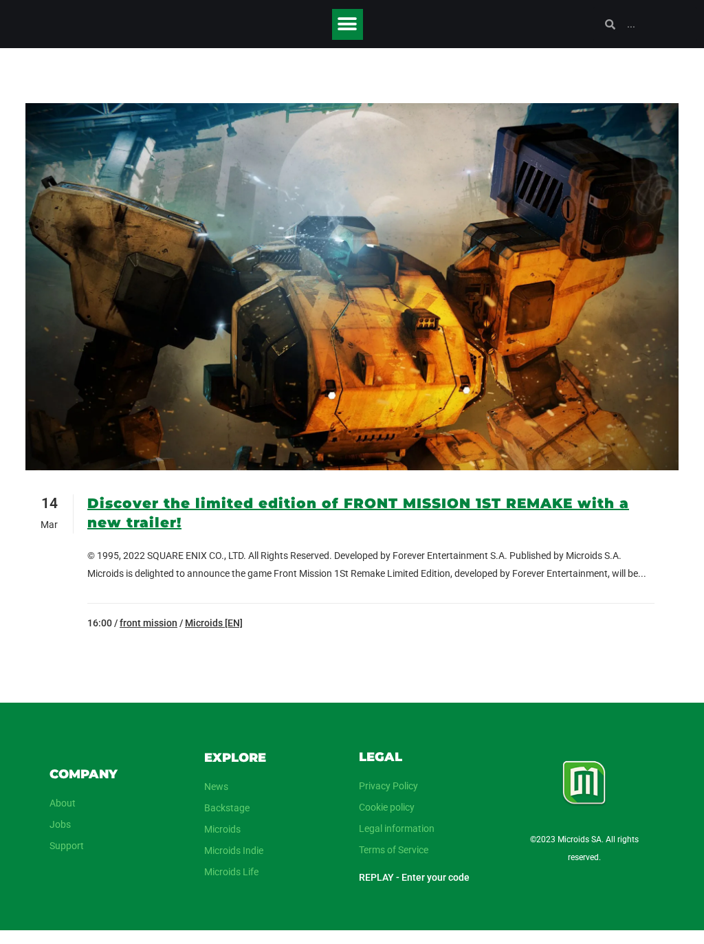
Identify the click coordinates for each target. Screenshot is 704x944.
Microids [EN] (214, 622)
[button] (347, 24)
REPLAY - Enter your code (414, 877)
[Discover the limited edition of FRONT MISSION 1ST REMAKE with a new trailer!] (352, 286)
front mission (148, 622)
